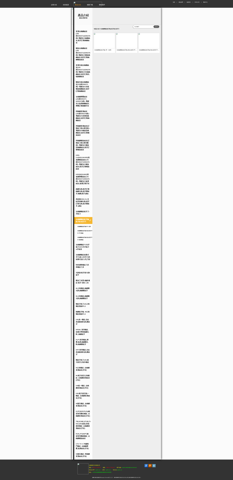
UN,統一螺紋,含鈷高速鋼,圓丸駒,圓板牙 (83, 322)
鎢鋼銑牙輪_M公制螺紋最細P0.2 (83, 313)
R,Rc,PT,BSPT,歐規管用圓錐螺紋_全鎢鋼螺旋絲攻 (83, 436)
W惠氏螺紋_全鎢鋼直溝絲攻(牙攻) (83, 405)
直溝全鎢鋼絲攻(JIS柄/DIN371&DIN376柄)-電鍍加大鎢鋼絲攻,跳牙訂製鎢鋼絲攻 (83, 37)
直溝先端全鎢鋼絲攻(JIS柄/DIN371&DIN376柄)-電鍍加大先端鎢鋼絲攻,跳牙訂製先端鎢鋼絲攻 (83, 70)
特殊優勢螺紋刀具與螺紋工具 (82, 266)
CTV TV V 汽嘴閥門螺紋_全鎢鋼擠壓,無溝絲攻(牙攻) (82, 446)
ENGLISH (197, 2)
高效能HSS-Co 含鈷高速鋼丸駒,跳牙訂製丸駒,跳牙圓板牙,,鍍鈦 (82, 202)
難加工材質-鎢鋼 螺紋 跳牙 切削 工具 (83, 282)
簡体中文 (205, 2)
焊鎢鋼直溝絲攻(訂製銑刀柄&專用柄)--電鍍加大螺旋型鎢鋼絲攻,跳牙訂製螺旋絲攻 (83, 130)
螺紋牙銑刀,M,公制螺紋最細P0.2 (83, 305)
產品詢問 (181, 2)
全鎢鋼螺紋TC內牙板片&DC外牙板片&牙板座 (82, 247)
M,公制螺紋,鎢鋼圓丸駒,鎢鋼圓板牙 (83, 289)
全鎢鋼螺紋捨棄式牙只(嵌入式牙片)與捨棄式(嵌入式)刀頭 (83, 257)
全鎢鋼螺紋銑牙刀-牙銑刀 (82, 213)
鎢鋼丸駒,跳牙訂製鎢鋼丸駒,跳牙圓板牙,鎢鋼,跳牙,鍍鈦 (82, 191)
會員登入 (189, 2)
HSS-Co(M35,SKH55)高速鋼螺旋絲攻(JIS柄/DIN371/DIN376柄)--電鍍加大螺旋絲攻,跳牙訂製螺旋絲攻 (83, 162)
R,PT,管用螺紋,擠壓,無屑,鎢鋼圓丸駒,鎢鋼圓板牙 (82, 342)
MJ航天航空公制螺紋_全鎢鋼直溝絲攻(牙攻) (83, 378)
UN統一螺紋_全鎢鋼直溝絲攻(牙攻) (82, 387)
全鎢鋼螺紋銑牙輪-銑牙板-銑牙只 (82, 220)
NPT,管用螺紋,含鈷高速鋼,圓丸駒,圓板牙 (83, 352)
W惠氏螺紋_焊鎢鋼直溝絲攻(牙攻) (83, 455)
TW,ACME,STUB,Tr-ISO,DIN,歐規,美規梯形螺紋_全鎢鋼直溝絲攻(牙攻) (83, 425)
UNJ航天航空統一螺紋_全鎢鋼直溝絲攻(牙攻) (83, 396)
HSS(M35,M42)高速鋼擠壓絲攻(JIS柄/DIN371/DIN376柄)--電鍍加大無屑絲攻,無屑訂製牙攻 (82, 179)
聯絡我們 (102, 5)
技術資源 (66, 5)
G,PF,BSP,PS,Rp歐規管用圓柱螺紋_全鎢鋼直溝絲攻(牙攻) (83, 413)
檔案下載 (90, 5)
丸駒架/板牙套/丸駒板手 (83, 274)
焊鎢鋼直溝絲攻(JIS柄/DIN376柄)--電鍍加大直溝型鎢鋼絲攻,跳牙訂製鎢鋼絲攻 (83, 115)
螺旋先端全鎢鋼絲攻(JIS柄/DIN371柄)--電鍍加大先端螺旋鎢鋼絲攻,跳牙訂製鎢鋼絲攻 (82, 86)
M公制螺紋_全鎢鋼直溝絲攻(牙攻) (83, 369)
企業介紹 (54, 5)
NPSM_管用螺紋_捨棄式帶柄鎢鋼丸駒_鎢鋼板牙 (82, 332)
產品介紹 (78, 5)
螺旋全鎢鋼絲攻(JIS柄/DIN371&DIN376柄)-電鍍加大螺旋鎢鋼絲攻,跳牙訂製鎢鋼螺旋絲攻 (83, 54)
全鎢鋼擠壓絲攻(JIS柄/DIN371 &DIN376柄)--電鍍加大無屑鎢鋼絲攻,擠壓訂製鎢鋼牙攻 (82, 101)
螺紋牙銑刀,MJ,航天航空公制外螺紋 (82, 361)
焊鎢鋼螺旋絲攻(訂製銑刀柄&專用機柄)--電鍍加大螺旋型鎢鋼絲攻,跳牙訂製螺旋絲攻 (82, 145)
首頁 (174, 2)
